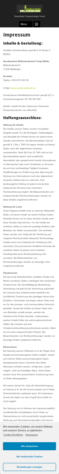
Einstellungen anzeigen (29, 467)
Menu (24, 24)
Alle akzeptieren (29, 446)
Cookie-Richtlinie (13, 435)
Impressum (31, 435)
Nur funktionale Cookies (30, 456)
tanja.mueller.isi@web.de (23, 88)
